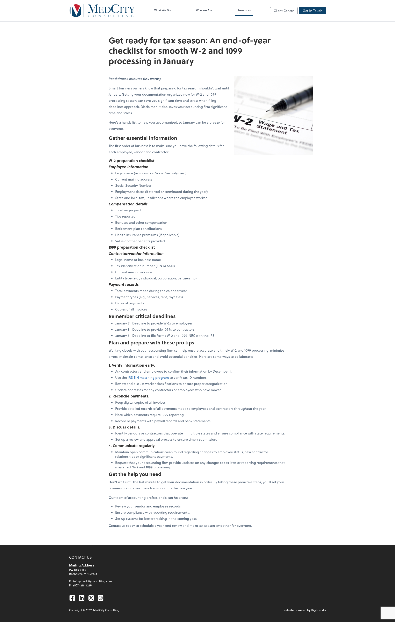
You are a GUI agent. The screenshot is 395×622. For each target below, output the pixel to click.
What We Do (162, 10)
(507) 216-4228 (82, 585)
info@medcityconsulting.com (92, 581)
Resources (244, 10)
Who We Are (204, 10)
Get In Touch (312, 10)
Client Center (284, 10)
